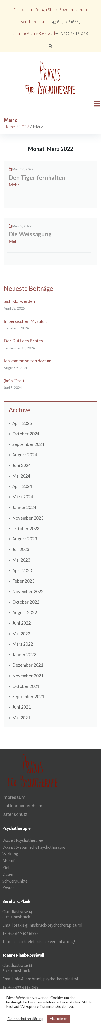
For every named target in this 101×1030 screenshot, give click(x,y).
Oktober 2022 (25, 602)
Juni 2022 (21, 623)
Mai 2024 (21, 476)
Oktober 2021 (25, 686)
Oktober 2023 (25, 528)
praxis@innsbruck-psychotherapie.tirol (47, 925)
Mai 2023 (21, 560)
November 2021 (27, 675)
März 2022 (22, 644)
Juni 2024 (21, 465)
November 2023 (27, 518)
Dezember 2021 (27, 665)
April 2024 (22, 486)
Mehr (14, 184)
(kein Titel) (14, 380)
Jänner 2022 (24, 654)
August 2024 (24, 454)
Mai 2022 (21, 633)
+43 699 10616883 (65, 21)
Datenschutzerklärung (25, 1019)
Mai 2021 (21, 717)
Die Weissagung (30, 234)
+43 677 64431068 (72, 33)
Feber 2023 (23, 581)
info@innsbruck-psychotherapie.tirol (45, 979)
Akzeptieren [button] (58, 1019)
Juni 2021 (21, 707)
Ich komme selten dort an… (29, 360)
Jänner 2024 (24, 507)
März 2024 (22, 496)
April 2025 (22, 423)
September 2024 (28, 444)
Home (9, 126)
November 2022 (27, 591)
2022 (24, 126)
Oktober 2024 (25, 433)
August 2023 (24, 538)
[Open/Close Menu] (96, 103)
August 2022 (24, 612)
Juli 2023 (20, 549)
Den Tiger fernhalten (37, 177)
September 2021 (28, 696)
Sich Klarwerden (19, 301)
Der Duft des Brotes (23, 340)
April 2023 (22, 570)
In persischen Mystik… (25, 321)
